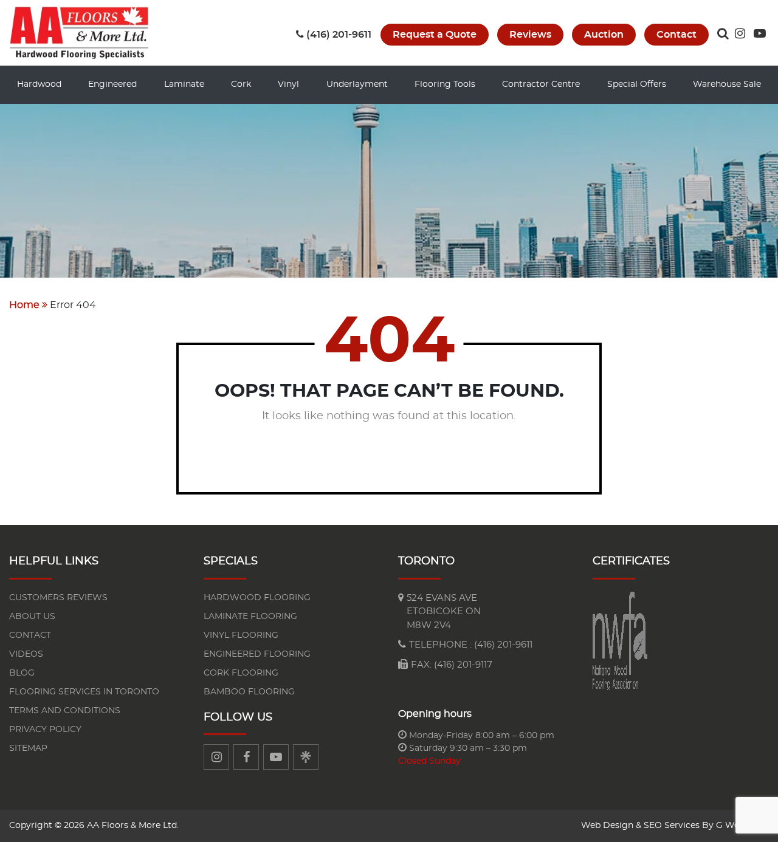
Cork (241, 84)
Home (24, 305)
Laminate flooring (250, 616)
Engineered (112, 84)
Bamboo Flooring (249, 692)
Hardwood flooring (257, 598)
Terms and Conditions (64, 711)
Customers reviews (58, 598)
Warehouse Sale (727, 84)
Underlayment (357, 84)
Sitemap (28, 748)
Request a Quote (435, 34)
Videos (26, 654)
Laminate (184, 84)
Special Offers (636, 84)
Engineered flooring (257, 654)
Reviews (530, 34)
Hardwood (39, 84)
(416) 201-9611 (338, 34)
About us (32, 616)
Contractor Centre (541, 84)
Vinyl (288, 84)
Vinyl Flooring (241, 635)
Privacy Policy (45, 729)
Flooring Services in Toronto (84, 692)
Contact (676, 34)
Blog (22, 673)
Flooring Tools (445, 84)
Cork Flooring (241, 673)
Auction (604, 34)
